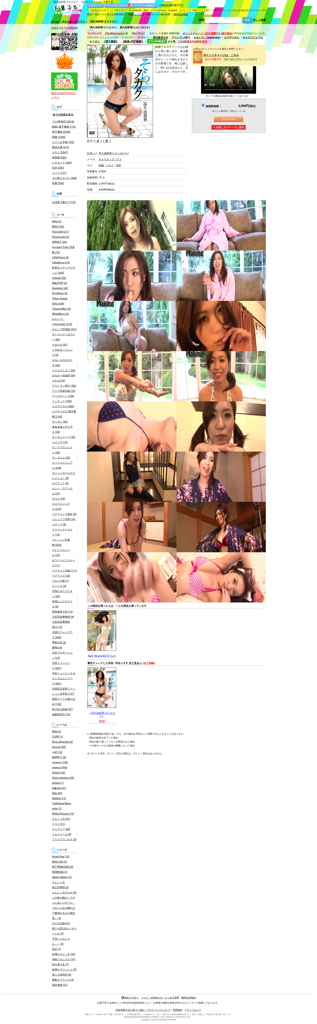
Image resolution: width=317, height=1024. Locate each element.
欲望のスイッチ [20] (63, 954)
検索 (201, 19)
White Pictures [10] (63, 813)
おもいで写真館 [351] (64, 329)
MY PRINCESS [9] (62, 867)
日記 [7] (56, 949)
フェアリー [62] (61, 829)
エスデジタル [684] (63, 406)
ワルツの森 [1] (60, 580)
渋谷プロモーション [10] (62, 655)
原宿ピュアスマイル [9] (62, 603)
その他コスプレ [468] (64, 178)
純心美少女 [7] (60, 964)
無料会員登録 (181, 14)
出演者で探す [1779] (64, 202)
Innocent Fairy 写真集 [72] (63, 249)
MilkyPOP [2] (59, 283)
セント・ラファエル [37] (62, 490)
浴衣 (118, 165)
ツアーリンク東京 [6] (64, 514)
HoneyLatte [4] (60, 237)
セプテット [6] (60, 483)
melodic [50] (59, 278)
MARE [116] (59, 757)
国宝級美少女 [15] (62, 611)
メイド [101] (59, 173)
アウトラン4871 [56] (64, 385)
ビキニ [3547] (60, 152)
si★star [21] (59, 788)
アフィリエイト (193, 1010)
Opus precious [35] (63, 777)
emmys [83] (59, 747)
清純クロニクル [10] (63, 959)
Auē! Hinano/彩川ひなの (102, 655)
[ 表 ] (98, 141)
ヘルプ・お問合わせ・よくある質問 (160, 997)
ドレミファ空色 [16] (63, 519)
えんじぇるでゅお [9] (64, 892)
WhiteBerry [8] (60, 314)
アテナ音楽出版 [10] (63, 391)
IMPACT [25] (59, 242)
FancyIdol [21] (60, 231)
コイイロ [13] (60, 442)
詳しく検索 (259, 19)
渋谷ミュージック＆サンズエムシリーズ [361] (63, 678)
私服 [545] (58, 183)
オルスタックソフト (73, 21)
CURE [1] (57, 736)
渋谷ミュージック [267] (61, 665)
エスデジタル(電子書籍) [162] (64, 413)
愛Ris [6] (57, 647)
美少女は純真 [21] (62, 709)
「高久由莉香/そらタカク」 (102, 714)
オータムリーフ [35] (63, 437)
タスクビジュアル (253, 37)
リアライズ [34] (61, 575)
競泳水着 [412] (60, 147)
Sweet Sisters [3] (62, 877)
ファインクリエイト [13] (62, 531)
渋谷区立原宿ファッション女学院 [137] (63, 691)
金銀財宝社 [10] (61, 714)
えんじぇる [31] (61, 818)
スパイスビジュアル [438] (62, 465)
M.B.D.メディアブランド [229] (63, 270)
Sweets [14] (59, 798)
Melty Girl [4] (59, 861)
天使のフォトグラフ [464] (62, 634)
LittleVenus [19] (61, 262)
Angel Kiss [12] (60, 856)
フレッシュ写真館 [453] (61, 542)
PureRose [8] (59, 293)
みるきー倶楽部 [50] (63, 375)
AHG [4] (56, 221)
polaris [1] (57, 783)
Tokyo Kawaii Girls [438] (59, 300)
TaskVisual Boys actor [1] (61, 805)
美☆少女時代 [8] (61, 974)
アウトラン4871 (181, 37)
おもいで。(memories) (207, 37)
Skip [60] (57, 793)
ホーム (55, 21)
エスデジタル (231, 37)
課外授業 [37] (60, 985)
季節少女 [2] (59, 642)
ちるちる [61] (60, 344)
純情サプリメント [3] (64, 969)
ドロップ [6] (59, 524)
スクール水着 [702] (63, 142)
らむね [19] (58, 380)
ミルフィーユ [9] (61, 834)
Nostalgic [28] (60, 288)
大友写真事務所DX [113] (61, 624)
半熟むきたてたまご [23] (62, 593)
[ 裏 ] (106, 141)
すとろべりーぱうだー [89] (63, 336)
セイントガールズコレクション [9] (63, 475)
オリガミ (95, 41)
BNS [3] (56, 731)
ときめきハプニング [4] (62, 352)
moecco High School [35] (59, 769)
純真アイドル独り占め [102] (63, 701)
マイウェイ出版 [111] (64, 570)
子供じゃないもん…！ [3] (61, 941)
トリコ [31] (58, 824)
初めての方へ (137, 14)
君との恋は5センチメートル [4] (64, 930)
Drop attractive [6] (62, 741)
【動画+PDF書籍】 (133, 41)
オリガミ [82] (60, 421)
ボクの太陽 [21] (61, 923)
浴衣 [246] (58, 167)
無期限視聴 (214, 106)
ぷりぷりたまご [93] (63, 370)
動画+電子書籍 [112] (64, 126)
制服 (101, 165)
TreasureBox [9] (61, 308)
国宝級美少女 (160, 37)
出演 (92, 153)
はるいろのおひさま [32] (62, 362)
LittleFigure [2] (60, 257)
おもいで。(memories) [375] (62, 321)
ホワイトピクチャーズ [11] (63, 562)
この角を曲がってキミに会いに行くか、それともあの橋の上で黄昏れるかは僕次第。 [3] (63, 908)
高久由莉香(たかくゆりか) (114, 153)
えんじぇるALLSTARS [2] (60, 884)
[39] (62, 429)
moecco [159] (60, 762)
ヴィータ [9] (59, 586)
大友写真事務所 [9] (63, 616)
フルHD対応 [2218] (63, 121)
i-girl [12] (57, 752)
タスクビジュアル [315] (61, 506)
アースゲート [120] (63, 396)
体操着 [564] (59, 157)
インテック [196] (62, 401)
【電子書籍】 (111, 41)
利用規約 (177, 1010)
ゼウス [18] (58, 498)
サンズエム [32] (61, 457)
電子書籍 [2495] (61, 131)
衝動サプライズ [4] (63, 979)
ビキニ (110, 165)
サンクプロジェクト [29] (62, 449)
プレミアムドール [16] (61, 552)
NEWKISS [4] (59, 872)
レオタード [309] (62, 162)
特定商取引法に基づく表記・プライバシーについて (143, 1010)
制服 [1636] (58, 137)
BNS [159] (58, 226)
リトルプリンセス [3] (64, 839)
